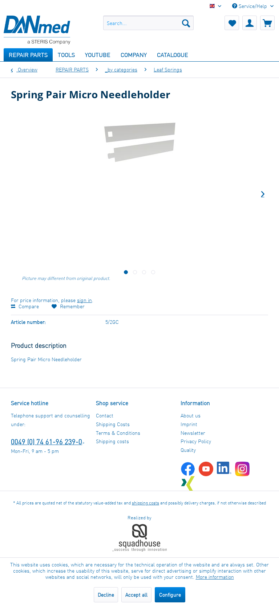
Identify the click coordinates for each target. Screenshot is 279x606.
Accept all (136, 594)
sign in (84, 300)
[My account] (249, 23)
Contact (104, 415)
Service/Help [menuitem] (252, 6)
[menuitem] (148, 23)
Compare (28, 306)
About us (191, 415)
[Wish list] (232, 23)
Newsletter (193, 433)
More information (215, 577)
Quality (188, 450)
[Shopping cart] (267, 23)
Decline (106, 594)
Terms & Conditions (118, 433)
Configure (170, 594)
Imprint (189, 424)
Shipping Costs (113, 424)
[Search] (186, 23)
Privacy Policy (196, 441)
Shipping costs (112, 441)
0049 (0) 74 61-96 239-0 (46, 441)
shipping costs (145, 503)
